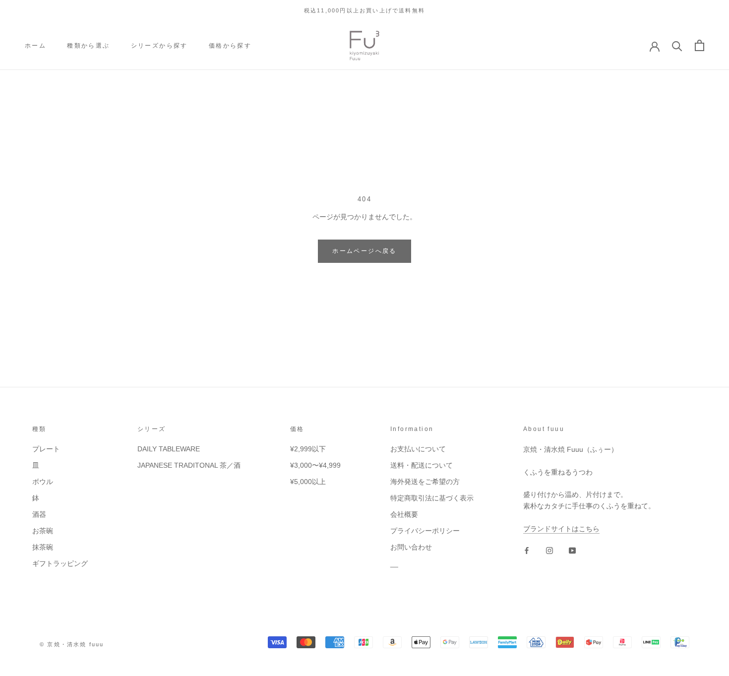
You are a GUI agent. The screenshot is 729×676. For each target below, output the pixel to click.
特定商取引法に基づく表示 (432, 498)
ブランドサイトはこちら (561, 529)
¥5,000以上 (308, 482)
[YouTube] (572, 550)
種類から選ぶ (88, 45)
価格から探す (230, 45)
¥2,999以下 (308, 449)
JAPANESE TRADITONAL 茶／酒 (189, 465)
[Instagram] (549, 550)
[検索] (677, 45)
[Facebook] (526, 550)
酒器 (39, 514)
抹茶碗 (42, 547)
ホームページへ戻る (364, 250)
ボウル (42, 482)
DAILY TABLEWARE (168, 449)
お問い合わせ (411, 547)
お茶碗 (42, 531)
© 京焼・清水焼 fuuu (72, 644)
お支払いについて (418, 449)
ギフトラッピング (60, 563)
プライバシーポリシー (425, 531)
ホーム (35, 45)
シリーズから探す (159, 45)
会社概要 (404, 514)
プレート (46, 449)
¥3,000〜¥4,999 (315, 465)
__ (394, 563)
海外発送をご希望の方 (425, 482)
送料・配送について (421, 465)
